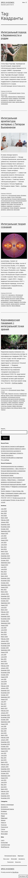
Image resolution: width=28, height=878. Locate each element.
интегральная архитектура (8, 200)
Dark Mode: (22, 876)
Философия (18, 197)
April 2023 (4, 574)
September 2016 (5, 722)
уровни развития (20, 102)
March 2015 (4, 762)
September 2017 (5, 697)
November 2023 (5, 558)
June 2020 (4, 630)
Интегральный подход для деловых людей (13, 484)
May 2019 (3, 659)
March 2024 (4, 551)
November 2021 (5, 598)
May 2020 (4, 632)
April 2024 (4, 549)
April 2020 (4, 634)
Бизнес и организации (7, 804)
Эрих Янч (8, 305)
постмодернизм (5, 208)
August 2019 (4, 652)
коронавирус (4, 402)
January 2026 (5, 522)
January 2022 (5, 594)
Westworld (10, 393)
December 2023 (5, 556)
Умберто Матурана (17, 406)
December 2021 (5, 596)
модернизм (9, 206)
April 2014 (4, 787)
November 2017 (5, 692)
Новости (3, 822)
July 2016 (3, 726)
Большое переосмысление (19, 199)
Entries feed (4, 842)
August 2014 (4, 778)
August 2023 (4, 565)
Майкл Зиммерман (13, 402)
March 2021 (4, 609)
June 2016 (4, 728)
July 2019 (3, 654)
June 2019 (4, 657)
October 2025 (5, 529)
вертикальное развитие (20, 395)
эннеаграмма (4, 103)
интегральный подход (6, 98)
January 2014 (4, 793)
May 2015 (3, 757)
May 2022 (4, 589)
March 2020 (4, 636)
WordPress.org (5, 847)
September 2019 (5, 650)
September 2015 (5, 748)
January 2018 (4, 688)
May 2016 (3, 731)
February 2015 (5, 764)
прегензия (9, 404)
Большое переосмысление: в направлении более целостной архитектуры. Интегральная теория (13, 473)
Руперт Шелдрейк (14, 208)
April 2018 (3, 683)
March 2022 (4, 591)
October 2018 (5, 674)
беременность (21, 96)
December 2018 (5, 670)
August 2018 (4, 677)
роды (13, 102)
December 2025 (5, 524)
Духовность (12, 295)
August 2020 (4, 625)
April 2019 (3, 661)
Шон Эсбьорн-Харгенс (17, 408)
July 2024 (3, 542)
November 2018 (5, 672)
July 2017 (3, 701)
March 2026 (4, 517)
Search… (3, 428)
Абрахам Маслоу (12, 96)
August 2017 (4, 699)
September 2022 (5, 585)
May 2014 (3, 784)
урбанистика (10, 209)
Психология (8, 296)
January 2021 (4, 614)
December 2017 (5, 690)
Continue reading (6, 288)
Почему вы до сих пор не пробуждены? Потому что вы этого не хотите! (13, 500)
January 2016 (4, 740)
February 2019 (5, 665)
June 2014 (4, 782)
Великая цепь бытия (10, 298)
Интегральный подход (14, 93)
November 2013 (5, 798)
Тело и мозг (4, 95)
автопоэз (16, 393)
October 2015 (5, 746)
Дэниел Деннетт (5, 300)
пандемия (21, 402)
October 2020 (5, 621)
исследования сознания (7, 302)
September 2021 (5, 603)
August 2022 (4, 587)
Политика (4, 825)
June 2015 (4, 755)
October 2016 (5, 719)
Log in (2, 840)
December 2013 (5, 796)
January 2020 (5, 641)
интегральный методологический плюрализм (13, 399)
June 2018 (4, 681)
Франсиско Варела (6, 408)
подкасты (3, 404)
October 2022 (5, 583)
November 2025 (5, 526)
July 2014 (3, 780)
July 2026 (3, 508)
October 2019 (5, 648)
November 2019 (5, 645)
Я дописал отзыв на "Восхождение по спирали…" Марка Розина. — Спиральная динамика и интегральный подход (13, 480)
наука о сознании (5, 304)
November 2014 (5, 771)
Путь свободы (5, 460)
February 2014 (5, 791)
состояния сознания (17, 404)
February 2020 (5, 639)
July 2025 (3, 535)
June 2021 (4, 607)
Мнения (3, 820)
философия (17, 209)
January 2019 (4, 668)
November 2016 (5, 717)
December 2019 (5, 643)
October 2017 (4, 695)
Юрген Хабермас (16, 305)
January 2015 (4, 766)
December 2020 (5, 616)
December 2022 (5, 578)
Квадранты (15, 98)
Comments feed (5, 844)
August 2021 (4, 605)
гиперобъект (4, 397)
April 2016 (3, 733)
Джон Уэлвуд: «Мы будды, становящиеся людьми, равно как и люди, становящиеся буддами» (13, 493)
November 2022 (5, 580)
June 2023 (4, 569)
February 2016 (5, 737)
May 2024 (4, 547)
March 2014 (4, 789)
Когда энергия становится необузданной (12, 446)
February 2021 (5, 612)
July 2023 (3, 567)
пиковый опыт (12, 100)
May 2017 (3, 704)
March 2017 (4, 708)
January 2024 (5, 553)
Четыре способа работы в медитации (12, 457)
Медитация (4, 818)
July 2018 (3, 679)
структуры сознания (6, 406)
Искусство (4, 197)
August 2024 (4, 540)
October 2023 (5, 560)
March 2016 (4, 735)
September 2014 (5, 775)
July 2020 (3, 627)
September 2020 (5, 623)
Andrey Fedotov (5, 486)
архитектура (8, 199)
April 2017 (3, 706)
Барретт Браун (10, 395)
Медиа (8, 197)
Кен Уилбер (22, 98)
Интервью (23, 195)
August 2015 (4, 751)
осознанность (4, 100)
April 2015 (3, 760)
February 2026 (5, 520)
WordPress (15, 872)
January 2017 (4, 713)
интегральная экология (14, 397)
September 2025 (5, 531)
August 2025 (4, 533)
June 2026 (4, 511)
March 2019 (4, 663)
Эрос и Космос (7, 2)
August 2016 (4, 724)
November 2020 (5, 618)
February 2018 (5, 686)
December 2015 (5, 742)
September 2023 (5, 562)
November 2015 (5, 744)
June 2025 (4, 538)
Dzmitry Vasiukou (6, 491)
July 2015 (3, 753)
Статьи (23, 93)
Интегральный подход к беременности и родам (13, 35)
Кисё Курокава (17, 204)
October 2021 (5, 600)
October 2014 (5, 773)
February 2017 (5, 710)
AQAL (6, 96)
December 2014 (5, 769)
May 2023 (4, 571)
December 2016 (5, 715)
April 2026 (4, 515)
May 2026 (4, 513)
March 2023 (4, 576)
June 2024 (4, 544)
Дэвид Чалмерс (20, 298)
